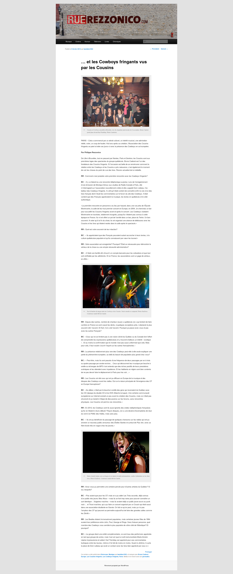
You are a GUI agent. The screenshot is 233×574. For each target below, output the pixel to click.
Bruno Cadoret (143, 554)
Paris (121, 556)
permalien (145, 556)
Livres (107, 41)
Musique (69, 41)
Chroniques (117, 41)
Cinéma (78, 41)
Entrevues (104, 554)
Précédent (154, 49)
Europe (83, 556)
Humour (87, 41)
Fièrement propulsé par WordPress (116, 565)
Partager (148, 551)
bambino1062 (88, 49)
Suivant (164, 49)
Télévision (97, 41)
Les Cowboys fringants (111, 556)
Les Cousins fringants (94, 556)
